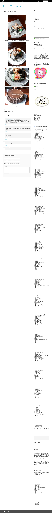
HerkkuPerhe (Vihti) (38, 188)
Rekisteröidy (24, 1)
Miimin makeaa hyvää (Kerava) (40, 305)
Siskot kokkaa (37, 369)
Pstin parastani (37, 351)
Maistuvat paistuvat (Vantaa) (39, 279)
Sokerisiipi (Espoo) (38, 380)
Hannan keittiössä (38, 174)
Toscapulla (37, 409)
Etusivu (12, 1)
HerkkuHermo (37, 185)
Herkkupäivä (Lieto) (38, 192)
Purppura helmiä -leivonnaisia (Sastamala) (41, 355)
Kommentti (5, 166)
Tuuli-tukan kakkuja (38, 413)
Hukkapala (36, 197)
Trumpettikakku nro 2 (10, 11)
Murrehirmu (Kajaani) (38, 313)
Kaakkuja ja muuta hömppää (39, 211)
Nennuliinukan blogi (38, 321)
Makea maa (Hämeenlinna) (39, 280)
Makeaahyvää (37, 281)
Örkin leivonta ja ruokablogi (39, 426)
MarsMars (36, 296)
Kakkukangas (37, 223)
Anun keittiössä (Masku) (39, 142)
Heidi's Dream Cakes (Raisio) (39, 177)
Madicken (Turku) (38, 277)
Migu (36, 303)
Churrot (35, 121)
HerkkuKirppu (37, 187)
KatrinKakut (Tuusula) (38, 244)
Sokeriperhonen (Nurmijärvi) (39, 378)
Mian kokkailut (37, 302)
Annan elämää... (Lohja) (38, 139)
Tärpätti (36, 415)
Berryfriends (37, 149)
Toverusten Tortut (38, 410)
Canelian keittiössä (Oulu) (39, 154)
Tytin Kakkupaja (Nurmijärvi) (39, 414)
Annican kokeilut (37, 140)
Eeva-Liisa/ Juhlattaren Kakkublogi (11, 141)
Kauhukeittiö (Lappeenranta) (39, 247)
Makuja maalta (37, 284)
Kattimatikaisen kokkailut (39, 246)
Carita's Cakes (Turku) (38, 155)
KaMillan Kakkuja (38, 210)
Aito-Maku (36, 135)
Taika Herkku (37, 395)
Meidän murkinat (37, 299)
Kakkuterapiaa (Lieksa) (38, 234)
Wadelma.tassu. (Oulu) (38, 425)
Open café (36, 331)
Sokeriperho (37, 377)
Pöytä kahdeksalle (38, 356)
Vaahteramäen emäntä (9, 119)
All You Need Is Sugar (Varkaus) (40, 137)
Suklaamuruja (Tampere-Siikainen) (40, 387)
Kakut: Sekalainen (38, 491)
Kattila (36, 245)
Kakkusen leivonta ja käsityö (39, 231)
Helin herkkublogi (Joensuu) (39, 179)
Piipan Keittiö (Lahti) (38, 343)
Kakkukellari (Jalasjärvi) (38, 225)
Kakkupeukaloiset (38, 230)
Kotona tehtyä (37, 263)
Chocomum (37, 158)
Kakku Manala (37, 214)
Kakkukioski (37, 226)
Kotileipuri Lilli (37, 261)
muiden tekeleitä (37, 503)
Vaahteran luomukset (38, 416)
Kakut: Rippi (37, 490)
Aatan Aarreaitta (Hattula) (39, 132)
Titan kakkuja (37, 407)
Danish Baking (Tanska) (38, 160)
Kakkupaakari (37, 229)
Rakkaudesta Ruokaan (38, 357)
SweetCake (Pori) (38, 393)
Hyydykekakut (37, 483)
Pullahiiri (36, 353)
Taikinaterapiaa (37, 398)
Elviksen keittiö (37, 168)
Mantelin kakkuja (37, 289)
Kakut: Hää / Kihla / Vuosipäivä (40, 487)
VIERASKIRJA (37, 500)
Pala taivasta (37, 333)
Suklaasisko (37, 389)
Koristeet (36, 494)
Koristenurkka (37, 259)
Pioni (6, 127)
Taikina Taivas (37, 397)
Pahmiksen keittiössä (38, 332)
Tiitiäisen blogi (37, 406)
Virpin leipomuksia (38, 424)
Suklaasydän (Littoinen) (38, 390)
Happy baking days (38, 176)
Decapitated (37, 161)
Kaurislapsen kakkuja (38, 248)
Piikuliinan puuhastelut (38, 342)
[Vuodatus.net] (6, 511)
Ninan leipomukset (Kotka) (39, 323)
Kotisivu (11, 163)
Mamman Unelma (38, 286)
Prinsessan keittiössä (38, 350)
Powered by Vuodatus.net (46, 511)
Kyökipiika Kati (8, 147)
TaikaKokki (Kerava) (38, 396)
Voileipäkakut (37, 501)
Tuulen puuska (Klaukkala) (39, 412)
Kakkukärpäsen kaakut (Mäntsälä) (40, 227)
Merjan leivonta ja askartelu (39, 301)
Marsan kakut (37, 297)
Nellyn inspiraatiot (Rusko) (39, 320)
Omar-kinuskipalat (36, 120)
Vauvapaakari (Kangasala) (39, 417)
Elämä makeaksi (37, 169)
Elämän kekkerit (37, 170)
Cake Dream (37, 152)
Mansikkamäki (37, 288)
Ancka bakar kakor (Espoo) (39, 138)
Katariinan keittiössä (38, 242)
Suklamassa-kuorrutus (37, 118)
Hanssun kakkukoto (38, 175)
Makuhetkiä (37, 283)
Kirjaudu (39, 1)
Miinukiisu (36, 306)
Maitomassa (36, 122)
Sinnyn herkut (37, 368)
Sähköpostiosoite (9, 160)
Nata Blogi (36, 318)
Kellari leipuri (37, 250)
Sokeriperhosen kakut (38, 379)
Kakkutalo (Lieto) (37, 233)
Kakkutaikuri (37, 232)
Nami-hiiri (36, 317)
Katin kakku (37, 243)
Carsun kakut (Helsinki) (38, 156)
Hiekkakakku (37, 195)
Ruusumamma (37, 362)
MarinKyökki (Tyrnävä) (38, 295)
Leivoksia (36, 16)
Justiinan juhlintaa (38, 209)
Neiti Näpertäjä (37, 319)
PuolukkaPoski (37, 354)
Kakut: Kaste (37, 488)
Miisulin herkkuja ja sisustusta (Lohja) (40, 307)
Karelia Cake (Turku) (38, 241)
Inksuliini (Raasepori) (38, 204)
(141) (36, 443)
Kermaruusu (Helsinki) (38, 251)
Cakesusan (37, 153)
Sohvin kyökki (37, 373)
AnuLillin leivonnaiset (38, 141)
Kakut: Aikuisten (10, 111)
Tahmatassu (37, 394)
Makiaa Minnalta (37, 282)
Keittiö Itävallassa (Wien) (39, 249)
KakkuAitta (37, 215)
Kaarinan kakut (37, 212)
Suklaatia (36, 391)
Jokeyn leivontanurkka (38, 207)
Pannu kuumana (37, 335)
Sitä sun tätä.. (37, 372)
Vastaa (6, 124)
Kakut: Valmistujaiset (38, 492)
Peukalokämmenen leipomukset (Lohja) (41, 339)
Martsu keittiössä (37, 298)
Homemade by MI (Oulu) (39, 196)
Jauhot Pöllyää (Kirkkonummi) (39, 206)
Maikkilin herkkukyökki (38, 278)
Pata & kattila (37, 338)
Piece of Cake (37, 340)
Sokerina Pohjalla (38, 376)
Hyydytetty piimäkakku (37, 117)
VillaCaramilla (37, 423)
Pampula (36, 334)
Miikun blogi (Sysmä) (38, 304)
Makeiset (36, 17)
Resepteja (36, 18)
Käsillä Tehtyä (37, 270)
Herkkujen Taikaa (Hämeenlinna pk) (40, 190)
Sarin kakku (37, 19)
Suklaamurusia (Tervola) (39, 388)
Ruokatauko (37, 361)
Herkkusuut (37, 193)
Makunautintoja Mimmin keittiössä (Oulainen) (42, 285)
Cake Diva (36, 151)
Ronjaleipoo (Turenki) (38, 359)
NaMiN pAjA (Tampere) (38, 316)
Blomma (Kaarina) (38, 150)
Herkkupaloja (37, 191)
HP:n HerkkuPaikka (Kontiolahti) (40, 173)
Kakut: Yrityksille (37, 493)
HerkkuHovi (37, 186)
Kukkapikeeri (36, 119)
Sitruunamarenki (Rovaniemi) (39, 370)
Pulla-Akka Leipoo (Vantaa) (39, 352)
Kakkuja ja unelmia (38, 222)
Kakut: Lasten (37, 489)
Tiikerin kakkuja (37, 405)
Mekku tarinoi (37, 300)
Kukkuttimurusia (37, 264)
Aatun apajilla (37, 133)
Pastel (36, 337)
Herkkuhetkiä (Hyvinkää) (39, 189)
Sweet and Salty (37, 392)
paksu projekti (37, 504)
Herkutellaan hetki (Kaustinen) (39, 194)
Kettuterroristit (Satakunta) (39, 252)
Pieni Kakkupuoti (37, 341)
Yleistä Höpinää (37, 502)
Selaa (20, 1)
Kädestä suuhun (37, 269)
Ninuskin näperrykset (38, 324)
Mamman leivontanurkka (39, 287)
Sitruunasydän (37, 371)
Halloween (36, 482)
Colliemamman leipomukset (39, 159)
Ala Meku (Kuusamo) (38, 136)
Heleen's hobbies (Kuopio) (39, 178)
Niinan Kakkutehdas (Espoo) (39, 322)
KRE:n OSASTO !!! (38, 485)
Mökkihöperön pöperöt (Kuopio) (40, 315)
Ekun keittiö (37, 167)
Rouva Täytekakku (38, 360)
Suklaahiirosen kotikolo (38, 386)
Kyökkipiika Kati (37, 268)
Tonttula (36, 408)
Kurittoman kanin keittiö (38, 266)
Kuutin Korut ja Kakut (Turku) (39, 267)
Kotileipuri (36, 260)
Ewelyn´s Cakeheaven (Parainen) (40, 171)
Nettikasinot (15, 1)
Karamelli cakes (37, 240)
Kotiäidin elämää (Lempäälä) (39, 262)
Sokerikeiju (37, 375)
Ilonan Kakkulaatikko (38, 203)
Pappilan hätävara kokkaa (39, 336)
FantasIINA (37, 172)
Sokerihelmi (37, 374)
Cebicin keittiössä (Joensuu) (39, 157)
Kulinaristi (36, 265)
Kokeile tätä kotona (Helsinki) (39, 258)
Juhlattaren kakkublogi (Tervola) (40, 208)
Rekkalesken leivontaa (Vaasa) (39, 358)
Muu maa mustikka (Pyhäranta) (40, 314)
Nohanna (36, 325)
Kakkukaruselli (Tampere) (39, 224)
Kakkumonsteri (37, 228)
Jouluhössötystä (37, 484)
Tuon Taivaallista (37, 411)
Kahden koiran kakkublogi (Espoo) (40, 213)
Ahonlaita (36, 134)
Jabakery (36, 205)
